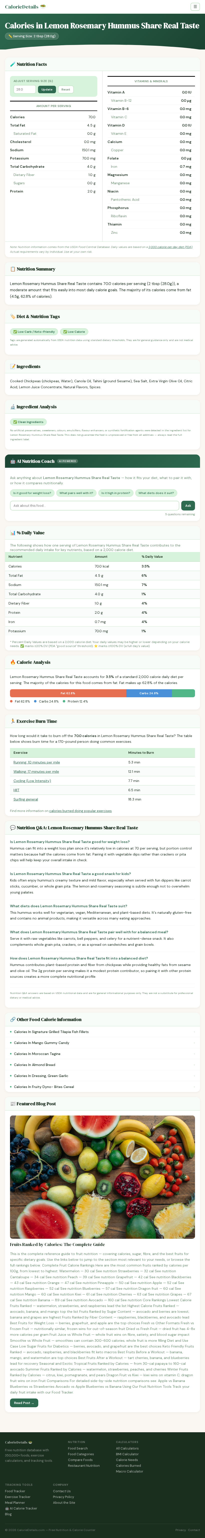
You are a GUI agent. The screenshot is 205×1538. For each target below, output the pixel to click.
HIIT (16, 790)
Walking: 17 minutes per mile (36, 771)
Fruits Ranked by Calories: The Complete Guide (57, 1245)
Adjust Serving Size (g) (33, 81)
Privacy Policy (63, 1497)
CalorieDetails (25, 7)
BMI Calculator (127, 1454)
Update (47, 90)
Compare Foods (80, 1460)
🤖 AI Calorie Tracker (21, 1508)
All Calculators (127, 1448)
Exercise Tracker (17, 1497)
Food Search (78, 1448)
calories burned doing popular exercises (80, 811)
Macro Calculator (129, 1471)
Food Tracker (15, 1491)
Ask (188, 506)
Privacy (181, 1530)
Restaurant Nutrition (84, 1466)
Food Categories (81, 1454)
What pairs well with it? (76, 493)
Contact (194, 1530)
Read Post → (24, 1403)
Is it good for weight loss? (32, 493)
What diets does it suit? (156, 493)
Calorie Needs (127, 1460)
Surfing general (26, 799)
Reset (66, 90)
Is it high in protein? (116, 493)
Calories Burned (128, 1466)
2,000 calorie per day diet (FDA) (170, 247)
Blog (8, 1514)
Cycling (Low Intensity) (32, 780)
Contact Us (62, 1491)
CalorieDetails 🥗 (18, 1442)
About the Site (64, 1502)
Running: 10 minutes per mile (37, 762)
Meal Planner (15, 1502)
